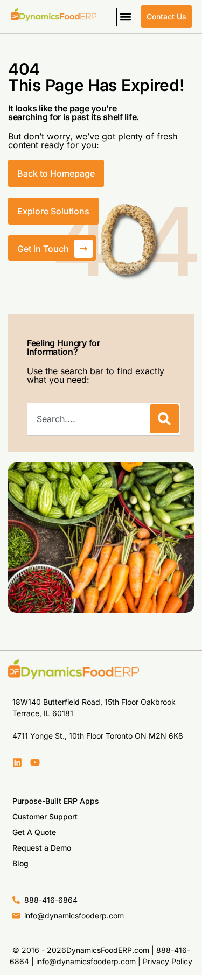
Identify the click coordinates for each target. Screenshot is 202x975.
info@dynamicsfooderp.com (86, 961)
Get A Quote (34, 832)
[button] (125, 17)
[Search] (164, 418)
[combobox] (87, 418)
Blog (20, 863)
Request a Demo (41, 847)
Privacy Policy (167, 961)
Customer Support (45, 816)
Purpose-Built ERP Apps (55, 800)
